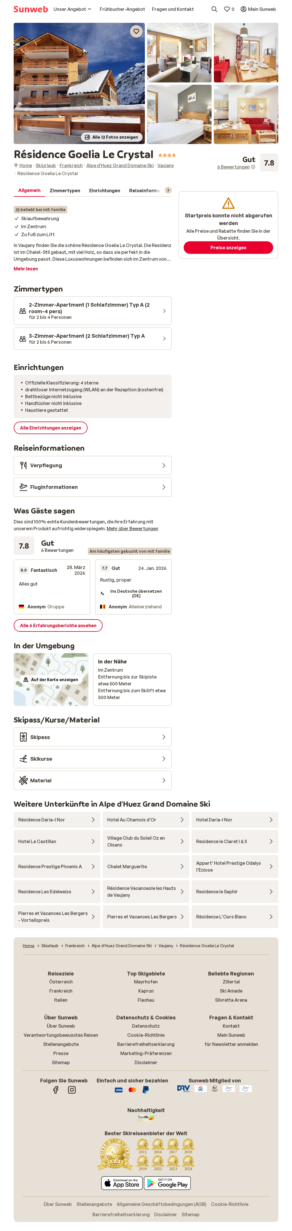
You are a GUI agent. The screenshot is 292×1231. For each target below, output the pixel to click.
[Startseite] (31, 9)
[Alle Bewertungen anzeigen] (247, 162)
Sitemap (61, 1062)
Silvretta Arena (231, 1000)
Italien (60, 1000)
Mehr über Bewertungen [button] (132, 528)
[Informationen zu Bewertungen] (253, 166)
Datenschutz (146, 1026)
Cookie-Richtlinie (146, 1035)
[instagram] (71, 1093)
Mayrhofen (146, 982)
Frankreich (60, 991)
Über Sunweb (61, 1026)
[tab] (29, 190)
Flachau (146, 1000)
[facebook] (55, 1093)
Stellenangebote (61, 1044)
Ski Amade (231, 991)
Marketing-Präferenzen (146, 1053)
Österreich (61, 982)
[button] (79, 83)
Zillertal (231, 982)
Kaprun (146, 991)
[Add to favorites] (136, 31)
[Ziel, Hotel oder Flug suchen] (214, 9)
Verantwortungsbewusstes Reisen (61, 1035)
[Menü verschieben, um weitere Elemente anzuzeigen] (168, 190)
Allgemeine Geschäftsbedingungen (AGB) (161, 1204)
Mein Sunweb (231, 1035)
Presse (60, 1053)
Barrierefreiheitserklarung (146, 1044)
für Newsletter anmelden (231, 1044)
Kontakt (231, 1026)
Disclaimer (146, 1062)
